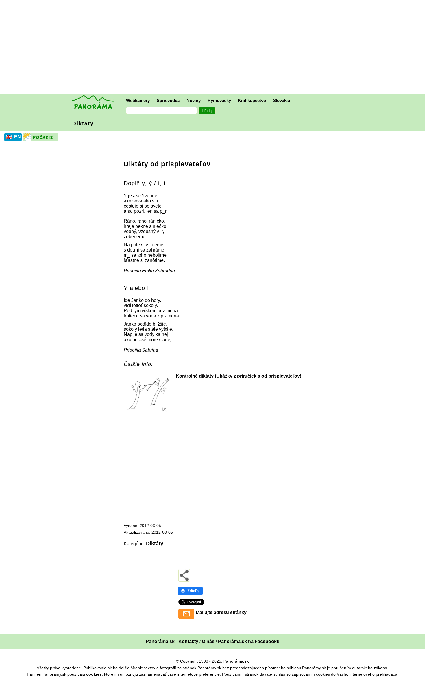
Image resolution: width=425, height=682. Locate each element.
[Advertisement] (213, 47)
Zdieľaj (193, 591)
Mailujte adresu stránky (221, 612)
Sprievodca (168, 100)
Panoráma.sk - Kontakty (172, 641)
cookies (94, 674)
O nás (208, 641)
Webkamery (138, 100)
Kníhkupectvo (252, 100)
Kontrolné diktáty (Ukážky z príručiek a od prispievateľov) (238, 376)
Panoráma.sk (236, 661)
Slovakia (281, 100)
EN (17, 136)
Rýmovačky (219, 100)
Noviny (193, 100)
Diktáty (83, 123)
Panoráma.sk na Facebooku (249, 641)
